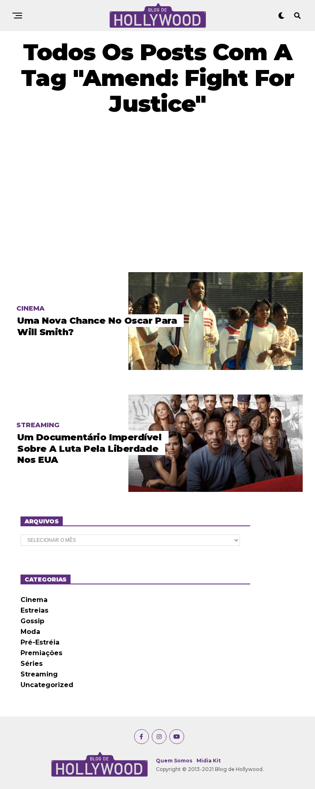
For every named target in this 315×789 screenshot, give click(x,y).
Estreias (34, 610)
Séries (32, 663)
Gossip (32, 621)
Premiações (41, 653)
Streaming (39, 674)
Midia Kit (208, 760)
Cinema (34, 600)
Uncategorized (47, 685)
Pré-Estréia (40, 642)
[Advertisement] (157, 194)
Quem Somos (174, 760)
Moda (30, 632)
